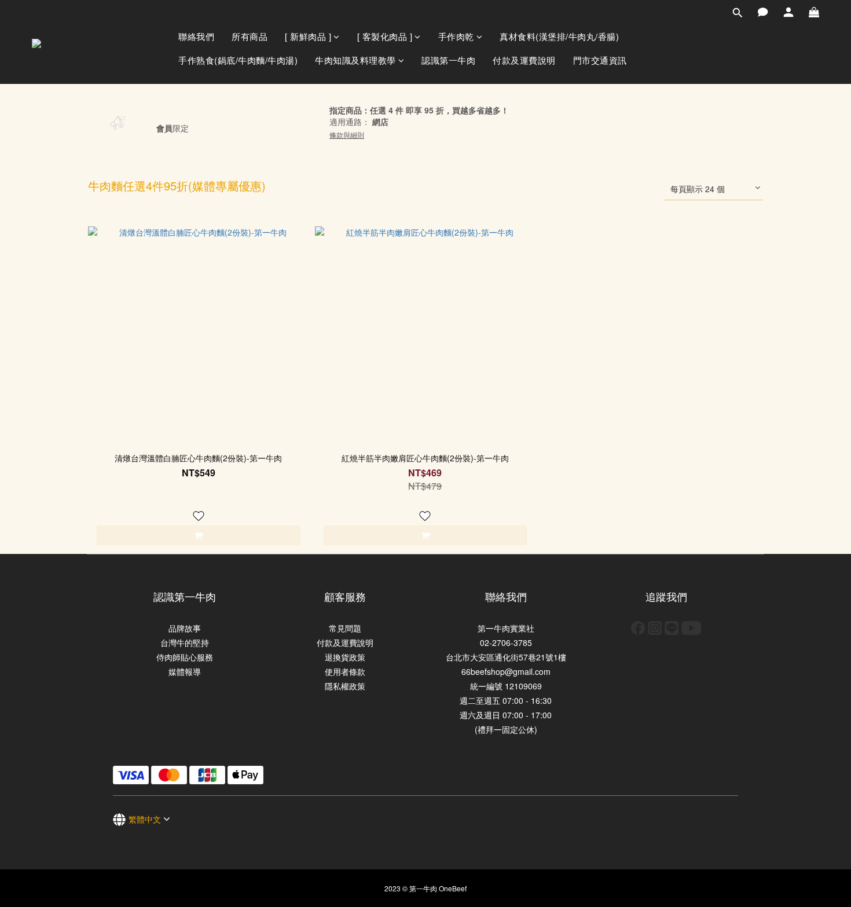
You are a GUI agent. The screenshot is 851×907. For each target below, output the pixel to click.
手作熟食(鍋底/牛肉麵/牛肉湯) (238, 60)
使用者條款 (345, 671)
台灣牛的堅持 (184, 642)
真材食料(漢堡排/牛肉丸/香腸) (559, 36)
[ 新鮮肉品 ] (308, 36)
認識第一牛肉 (448, 60)
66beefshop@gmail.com (506, 671)
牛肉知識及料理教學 (355, 60)
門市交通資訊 (600, 60)
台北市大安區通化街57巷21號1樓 (506, 657)
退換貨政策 (345, 657)
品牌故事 (184, 628)
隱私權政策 (345, 686)
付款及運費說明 (524, 60)
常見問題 (345, 628)
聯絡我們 (196, 36)
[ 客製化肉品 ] (385, 36)
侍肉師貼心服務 (184, 657)
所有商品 (249, 36)
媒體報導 (184, 671)
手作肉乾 (456, 36)
